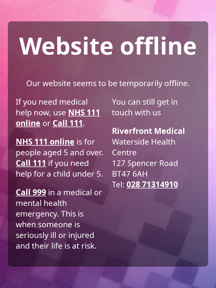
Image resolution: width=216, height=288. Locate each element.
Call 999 (31, 192)
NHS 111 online (45, 141)
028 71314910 (152, 184)
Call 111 (68, 123)
